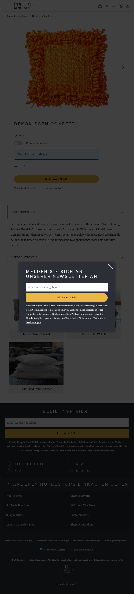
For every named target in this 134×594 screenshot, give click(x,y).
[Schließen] (110, 266)
